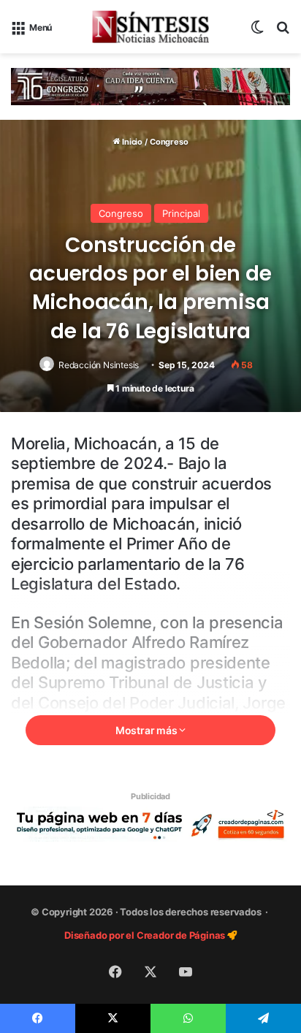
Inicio (131, 142)
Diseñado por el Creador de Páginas (145, 935)
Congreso (169, 142)
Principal (181, 213)
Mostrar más (147, 730)
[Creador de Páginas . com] (150, 823)
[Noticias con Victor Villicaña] (150, 26)
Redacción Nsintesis (98, 364)
